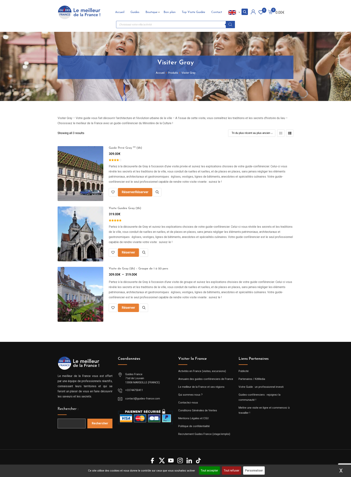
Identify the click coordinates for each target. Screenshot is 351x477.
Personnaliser (254, 470)
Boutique (151, 12)
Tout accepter (209, 470)
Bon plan (170, 12)
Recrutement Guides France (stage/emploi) (204, 434)
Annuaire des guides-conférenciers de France (205, 379)
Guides (135, 12)
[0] (270, 12)
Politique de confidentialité (194, 426)
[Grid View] (280, 133)
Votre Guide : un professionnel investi (261, 386)
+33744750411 (134, 390)
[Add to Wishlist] (113, 192)
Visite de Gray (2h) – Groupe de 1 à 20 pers (138, 268)
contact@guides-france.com (142, 398)
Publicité (244, 371)
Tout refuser (231, 470)
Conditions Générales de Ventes (197, 410)
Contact (216, 12)
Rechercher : (68, 409)
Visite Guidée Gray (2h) (125, 208)
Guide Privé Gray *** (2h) (125, 148)
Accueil (119, 12)
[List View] (289, 133)
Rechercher (100, 423)
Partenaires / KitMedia (252, 379)
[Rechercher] (230, 24)
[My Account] (253, 12)
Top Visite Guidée (193, 12)
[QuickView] (157, 192)
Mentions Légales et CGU (193, 418)
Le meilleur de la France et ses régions (201, 386)
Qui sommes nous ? (190, 394)
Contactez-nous (188, 402)
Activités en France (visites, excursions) (202, 371)
